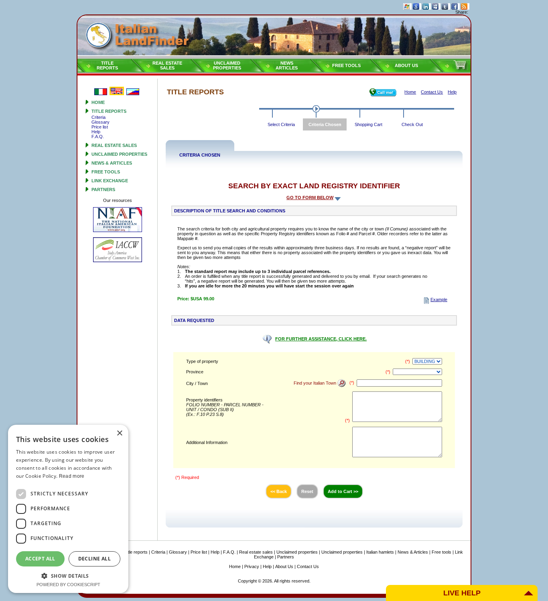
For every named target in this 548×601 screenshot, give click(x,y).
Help (95, 131)
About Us (406, 65)
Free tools (346, 65)
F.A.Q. (97, 136)
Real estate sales (114, 145)
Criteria (98, 117)
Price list (99, 126)
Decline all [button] (94, 558)
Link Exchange (109, 180)
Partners (103, 189)
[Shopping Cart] (460, 68)
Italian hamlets (380, 552)
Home (98, 102)
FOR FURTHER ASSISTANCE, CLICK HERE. (321, 338)
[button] (68, 575)
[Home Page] (274, 36)
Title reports (108, 111)
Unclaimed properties (119, 154)
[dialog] (68, 509)
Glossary (100, 122)
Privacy (251, 566)
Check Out (412, 124)
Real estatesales (167, 65)
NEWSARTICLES (287, 65)
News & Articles (111, 163)
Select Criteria (281, 124)
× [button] (119, 433)
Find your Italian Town (315, 383)
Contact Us (308, 566)
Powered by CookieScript (68, 584)
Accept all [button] (40, 558)
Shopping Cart (368, 124)
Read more (72, 476)
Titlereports (107, 65)
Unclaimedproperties (227, 65)
